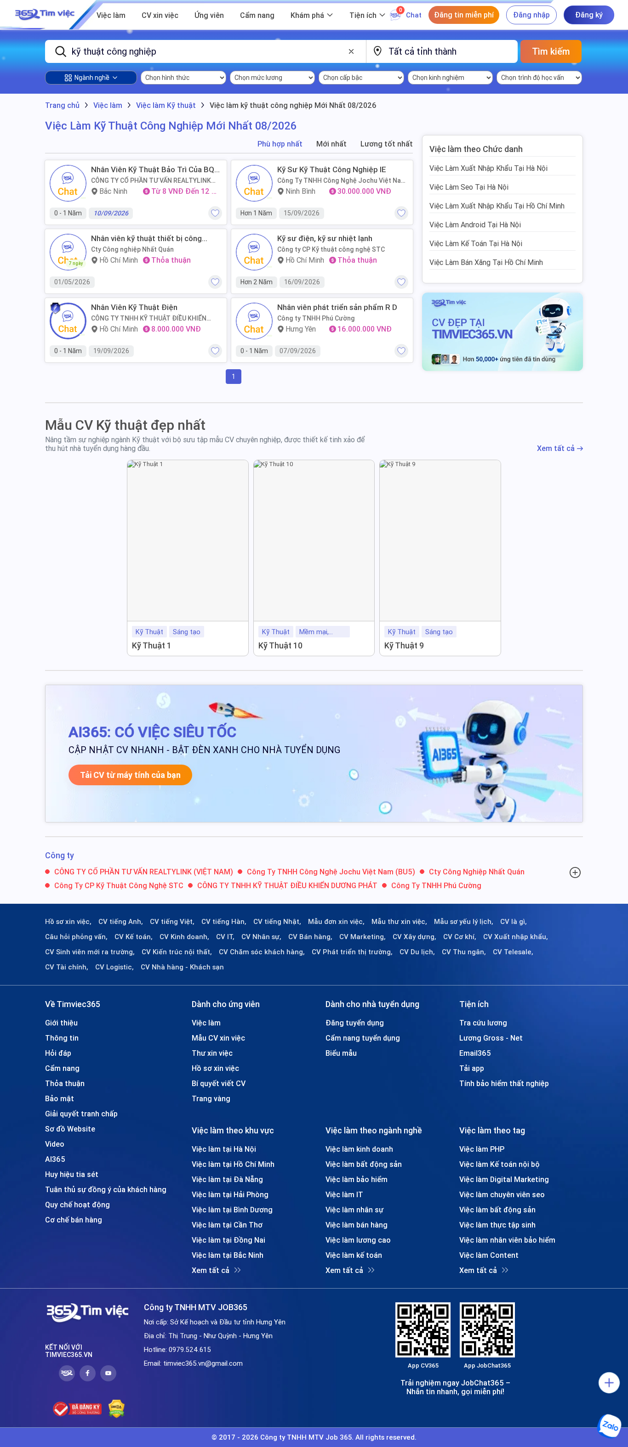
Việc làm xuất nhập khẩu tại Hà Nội (488, 168)
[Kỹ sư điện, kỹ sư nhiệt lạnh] (254, 252)
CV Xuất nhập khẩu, (515, 937)
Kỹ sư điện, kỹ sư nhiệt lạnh (324, 238)
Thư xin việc (212, 1053)
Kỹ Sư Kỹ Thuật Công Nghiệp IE (331, 169)
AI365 (55, 1159)
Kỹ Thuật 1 (151, 645)
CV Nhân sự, (261, 937)
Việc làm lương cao (358, 1240)
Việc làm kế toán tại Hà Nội (475, 243)
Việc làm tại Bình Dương (232, 1209)
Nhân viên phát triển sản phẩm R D (337, 307)
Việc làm (111, 15)
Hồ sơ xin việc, (68, 922)
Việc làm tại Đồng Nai (228, 1240)
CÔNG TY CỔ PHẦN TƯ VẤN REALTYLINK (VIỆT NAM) (151, 180)
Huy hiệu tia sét (71, 1174)
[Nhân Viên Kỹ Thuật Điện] (68, 321)
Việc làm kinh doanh (359, 1149)
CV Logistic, (114, 967)
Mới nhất (331, 144)
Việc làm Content (489, 1255)
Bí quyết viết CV (218, 1083)
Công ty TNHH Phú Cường (316, 318)
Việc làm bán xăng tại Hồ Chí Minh (486, 262)
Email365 (475, 1053)
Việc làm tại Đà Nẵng (227, 1179)
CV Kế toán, (133, 937)
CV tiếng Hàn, (223, 922)
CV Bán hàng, (310, 937)
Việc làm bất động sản (363, 1164)
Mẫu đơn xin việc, (336, 922)
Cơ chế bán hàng (73, 1220)
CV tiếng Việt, (172, 922)
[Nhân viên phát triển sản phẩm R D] (254, 321)
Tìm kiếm (551, 51)
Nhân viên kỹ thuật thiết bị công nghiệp (146, 238)
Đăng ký (589, 14)
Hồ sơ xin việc (215, 1068)
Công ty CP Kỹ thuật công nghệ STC (331, 249)
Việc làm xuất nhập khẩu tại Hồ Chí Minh (497, 205)
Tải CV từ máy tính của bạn (130, 775)
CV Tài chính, (66, 967)
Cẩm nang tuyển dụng (362, 1038)
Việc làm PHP (481, 1149)
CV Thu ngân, (464, 952)
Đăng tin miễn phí (464, 14)
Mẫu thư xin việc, (399, 922)
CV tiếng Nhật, (277, 922)
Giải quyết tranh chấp (81, 1113)
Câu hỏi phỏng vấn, (76, 937)
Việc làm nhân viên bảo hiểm (507, 1240)
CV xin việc (160, 15)
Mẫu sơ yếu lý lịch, (463, 922)
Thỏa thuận (65, 1083)
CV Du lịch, (417, 952)
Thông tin (62, 1038)
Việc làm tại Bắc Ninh (227, 1255)
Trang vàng (211, 1098)
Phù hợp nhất (280, 144)
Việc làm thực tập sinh (497, 1225)
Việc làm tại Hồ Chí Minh (233, 1164)
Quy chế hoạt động (77, 1204)
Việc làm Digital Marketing (504, 1179)
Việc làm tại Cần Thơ (227, 1225)
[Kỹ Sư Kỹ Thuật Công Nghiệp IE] (254, 183)
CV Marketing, (362, 937)
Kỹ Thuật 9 (404, 645)
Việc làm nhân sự (354, 1209)
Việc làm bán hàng (356, 1225)
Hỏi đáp (58, 1053)
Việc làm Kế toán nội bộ (499, 1164)
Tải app (471, 1068)
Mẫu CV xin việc (218, 1038)
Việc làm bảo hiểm (356, 1179)
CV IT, (225, 937)
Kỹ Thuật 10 (280, 645)
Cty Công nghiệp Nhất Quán (132, 249)
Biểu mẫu (341, 1053)
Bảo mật (59, 1098)
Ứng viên (209, 15)
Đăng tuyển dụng (354, 1023)
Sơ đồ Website (70, 1129)
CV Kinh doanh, (184, 937)
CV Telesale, (513, 952)
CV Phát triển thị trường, (352, 952)
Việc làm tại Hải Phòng (230, 1194)
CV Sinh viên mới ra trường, (90, 952)
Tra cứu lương (483, 1023)
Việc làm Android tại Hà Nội (475, 224)
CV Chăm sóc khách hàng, (262, 952)
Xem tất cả (556, 448)
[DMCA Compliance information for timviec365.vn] (116, 1409)
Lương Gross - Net (491, 1038)
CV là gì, (513, 922)
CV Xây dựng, (414, 937)
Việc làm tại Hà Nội (224, 1149)
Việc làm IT (344, 1194)
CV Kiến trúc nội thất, (177, 952)
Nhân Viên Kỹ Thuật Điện (134, 307)
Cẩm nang (257, 15)
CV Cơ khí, (459, 937)
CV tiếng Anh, (120, 922)
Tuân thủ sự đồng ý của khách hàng (105, 1189)
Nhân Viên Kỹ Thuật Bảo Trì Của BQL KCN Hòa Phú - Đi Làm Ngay (154, 169)
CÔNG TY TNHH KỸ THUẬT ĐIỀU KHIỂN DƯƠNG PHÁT (148, 318)
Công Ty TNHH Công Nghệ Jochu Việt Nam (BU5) (341, 180)
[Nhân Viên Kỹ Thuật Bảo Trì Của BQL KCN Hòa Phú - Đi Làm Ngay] (68, 183)
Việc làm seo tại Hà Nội (468, 186)
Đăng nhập (531, 14)
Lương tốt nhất (386, 144)
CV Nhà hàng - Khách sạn (182, 967)
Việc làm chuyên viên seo (502, 1194)
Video (54, 1144)
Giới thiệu (61, 1023)
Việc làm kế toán (353, 1255)
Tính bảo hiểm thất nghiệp (504, 1083)
